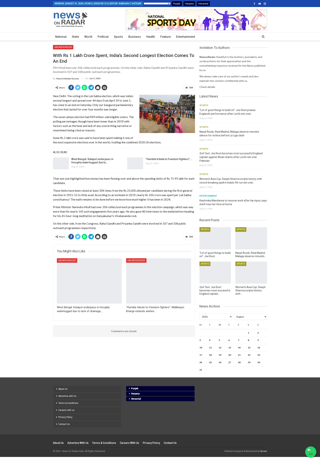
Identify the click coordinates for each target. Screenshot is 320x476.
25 (210, 362)
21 (239, 355)
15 (249, 347)
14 (239, 347)
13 (229, 347)
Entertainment (185, 36)
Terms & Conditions (68, 403)
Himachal (203, 3)
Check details (207, 86)
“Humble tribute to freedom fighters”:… (169, 159)
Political (103, 36)
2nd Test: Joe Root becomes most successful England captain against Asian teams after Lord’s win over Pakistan (231, 157)
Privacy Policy (65, 417)
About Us (63, 389)
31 (200, 369)
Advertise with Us (67, 396)
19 (220, 355)
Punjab (176, 3)
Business (134, 36)
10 (200, 347)
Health (150, 36)
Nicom (263, 451)
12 (220, 347)
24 (200, 362)
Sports (118, 36)
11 (210, 347)
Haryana (189, 3)
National (60, 36)
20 (229, 355)
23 (258, 355)
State (75, 36)
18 (210, 355)
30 (258, 362)
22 (249, 355)
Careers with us (66, 410)
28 (239, 362)
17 (200, 355)
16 (258, 347)
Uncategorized (63, 47)
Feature (165, 36)
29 (249, 362)
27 (229, 362)
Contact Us (64, 424)
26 (220, 362)
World (88, 36)
